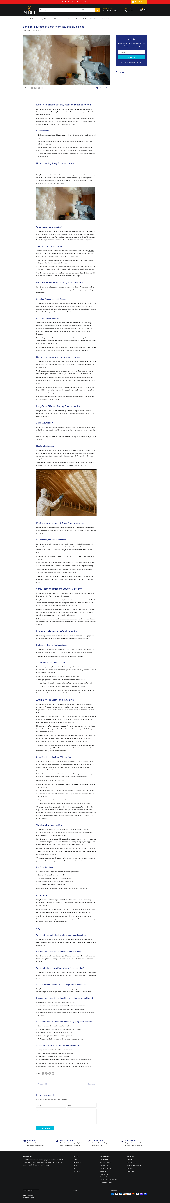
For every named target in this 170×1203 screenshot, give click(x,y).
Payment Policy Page (106, 1168)
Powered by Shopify (28, 1197)
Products (32, 19)
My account (129, 11)
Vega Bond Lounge (106, 1182)
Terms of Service (105, 1162)
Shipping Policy (104, 1165)
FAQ (74, 1168)
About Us (70, 19)
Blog (63, 19)
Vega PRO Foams (45, 19)
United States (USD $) (29, 1190)
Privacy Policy (104, 1159)
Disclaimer (103, 1171)
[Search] (97, 10)
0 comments (103, 88)
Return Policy (104, 1177)
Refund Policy (104, 1174)
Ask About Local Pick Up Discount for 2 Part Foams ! (77, 2)
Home (25, 19)
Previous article (42, 1084)
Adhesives (130, 1168)
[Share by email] (42, 87)
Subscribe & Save (140, 2)
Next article (91, 1084)
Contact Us (105, 19)
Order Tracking (94, 19)
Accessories (130, 1159)
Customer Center (81, 19)
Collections (77, 1162)
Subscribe (131, 57)
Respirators (130, 1171)
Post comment (45, 1128)
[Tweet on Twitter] (38, 87)
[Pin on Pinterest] (35, 87)
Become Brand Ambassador (108, 1179)
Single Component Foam (134, 1165)
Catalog (56, 19)
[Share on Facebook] (32, 87)
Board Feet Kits (131, 1162)
